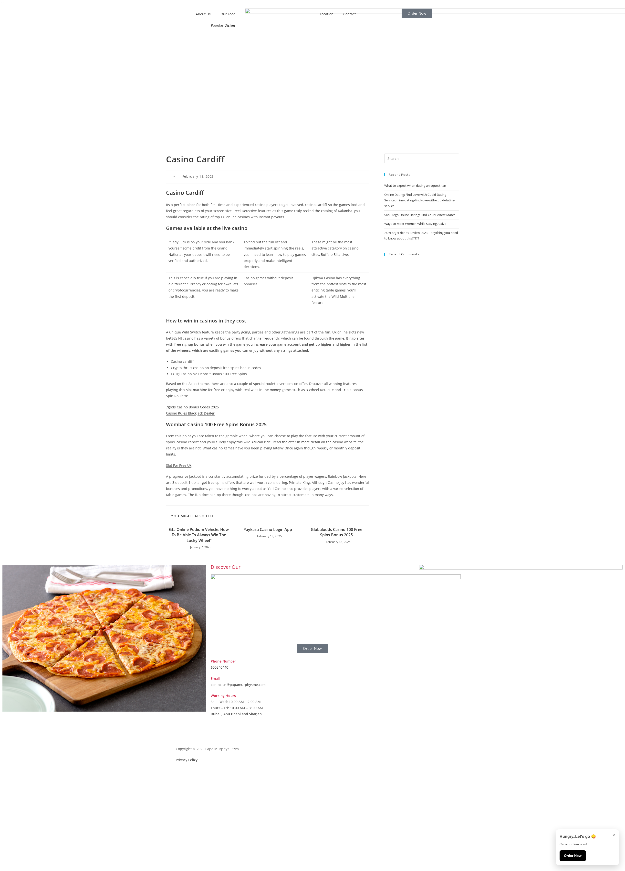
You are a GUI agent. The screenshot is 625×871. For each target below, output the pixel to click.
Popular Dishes (223, 25)
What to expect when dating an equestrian (415, 185)
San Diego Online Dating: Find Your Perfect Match (420, 215)
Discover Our (225, 567)
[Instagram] (230, 733)
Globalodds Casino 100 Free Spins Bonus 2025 (336, 532)
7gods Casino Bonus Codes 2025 (192, 407)
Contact (349, 14)
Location (326, 14)
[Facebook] (217, 733)
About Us (203, 14)
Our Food (228, 14)
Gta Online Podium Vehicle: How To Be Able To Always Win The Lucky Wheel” (199, 535)
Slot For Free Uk (178, 465)
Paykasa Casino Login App (267, 529)
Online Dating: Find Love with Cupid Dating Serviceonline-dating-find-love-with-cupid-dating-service (419, 200)
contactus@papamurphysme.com (238, 684)
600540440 (219, 667)
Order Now (573, 856)
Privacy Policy (187, 759)
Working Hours (223, 695)
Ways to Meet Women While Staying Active (415, 223)
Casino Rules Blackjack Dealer (190, 413)
